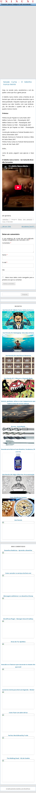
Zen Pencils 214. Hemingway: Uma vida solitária (18, 333)
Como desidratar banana (18, 497)
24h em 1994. (5, 226)
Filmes (20, 219)
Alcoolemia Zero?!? (29, 226)
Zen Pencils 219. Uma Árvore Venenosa (18, 355)
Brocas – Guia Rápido (18, 426)
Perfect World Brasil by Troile (18, 735)
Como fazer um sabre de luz (18, 712)
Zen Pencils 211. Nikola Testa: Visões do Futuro (18, 310)
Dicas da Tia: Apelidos (18, 642)
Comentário (6, 243)
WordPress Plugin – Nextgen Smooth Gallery (18, 619)
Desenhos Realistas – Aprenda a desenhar (18, 550)
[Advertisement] (18, 24)
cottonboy (5, 219)
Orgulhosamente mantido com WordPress (18, 789)
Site (3, 270)
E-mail (4, 262)
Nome (5, 255)
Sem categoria (27, 219)
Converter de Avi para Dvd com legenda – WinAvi (18, 690)
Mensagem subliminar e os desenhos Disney (18, 596)
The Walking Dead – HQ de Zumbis (18, 758)
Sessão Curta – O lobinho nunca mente (17, 83)
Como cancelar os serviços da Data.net (18, 573)
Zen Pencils (18, 520)
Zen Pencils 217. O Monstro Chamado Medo (18, 378)
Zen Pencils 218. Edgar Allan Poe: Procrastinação (18, 474)
